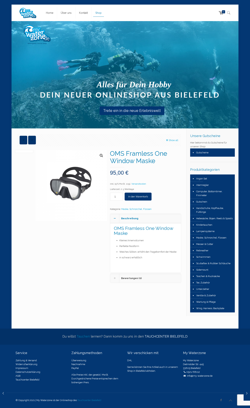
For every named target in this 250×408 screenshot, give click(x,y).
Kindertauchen (204, 224)
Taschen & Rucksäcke (208, 276)
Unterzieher (202, 289)
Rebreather (202, 250)
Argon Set (201, 178)
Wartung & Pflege (206, 301)
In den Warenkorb (138, 196)
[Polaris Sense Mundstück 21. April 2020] (247, 393)
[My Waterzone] (28, 13)
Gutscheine (202, 152)
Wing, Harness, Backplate (210, 308)
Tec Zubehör (203, 282)
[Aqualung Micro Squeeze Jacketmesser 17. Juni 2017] (3, 393)
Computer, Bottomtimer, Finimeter (209, 193)
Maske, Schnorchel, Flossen (136, 209)
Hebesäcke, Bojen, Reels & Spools (214, 218)
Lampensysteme (205, 231)
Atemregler (202, 185)
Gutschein (201, 201)
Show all (173, 140)
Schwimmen (203, 257)
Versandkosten (138, 184)
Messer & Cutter (204, 244)
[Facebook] (221, 400)
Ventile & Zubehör (206, 295)
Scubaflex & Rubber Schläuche (213, 263)
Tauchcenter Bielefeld (89, 400)
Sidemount (202, 269)
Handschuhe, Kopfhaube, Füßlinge (210, 210)
